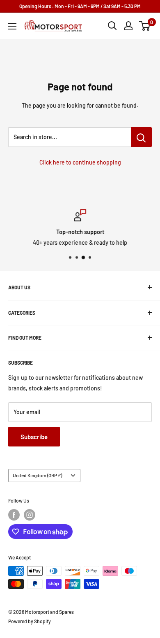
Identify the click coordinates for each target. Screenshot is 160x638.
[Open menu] (12, 26)
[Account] (128, 25)
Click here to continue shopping (80, 162)
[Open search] (112, 25)
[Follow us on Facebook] (14, 515)
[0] (145, 26)
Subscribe (34, 436)
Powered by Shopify (29, 621)
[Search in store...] (141, 137)
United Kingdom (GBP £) (37, 475)
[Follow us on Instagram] (29, 515)
